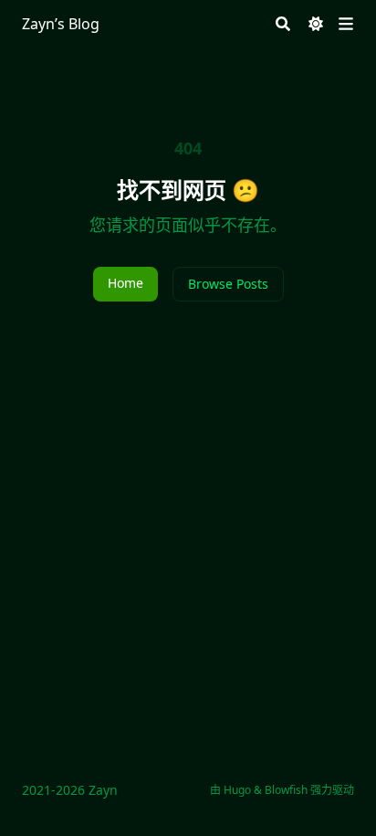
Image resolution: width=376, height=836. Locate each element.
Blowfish (286, 790)
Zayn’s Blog (60, 24)
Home (125, 282)
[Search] (283, 23)
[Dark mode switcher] (315, 23)
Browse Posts (228, 283)
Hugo (237, 790)
